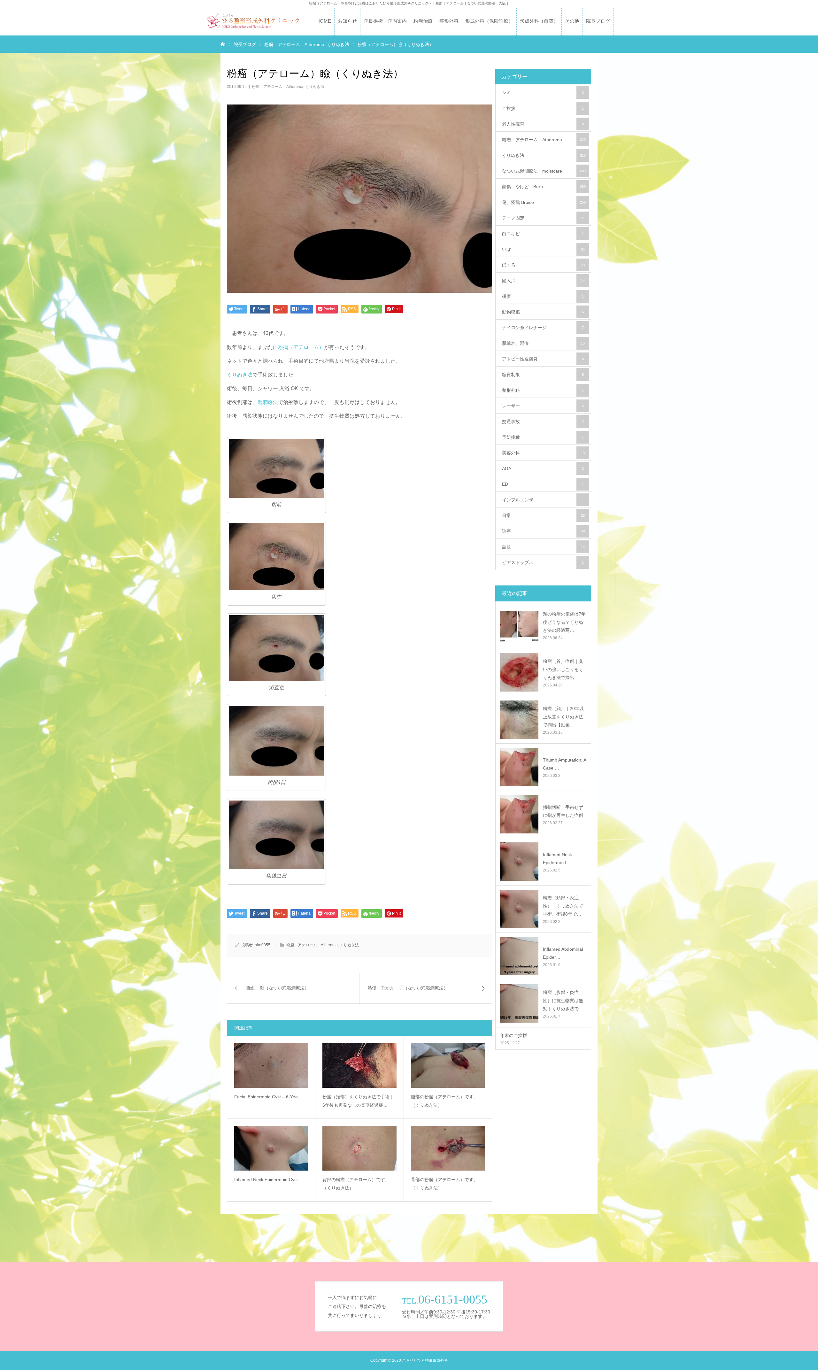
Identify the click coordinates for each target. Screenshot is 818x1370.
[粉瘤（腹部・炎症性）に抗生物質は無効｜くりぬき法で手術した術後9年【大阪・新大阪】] (519, 1003)
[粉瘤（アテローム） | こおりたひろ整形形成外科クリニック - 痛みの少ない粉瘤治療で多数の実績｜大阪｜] (252, 21)
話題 (543, 546)
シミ (543, 92)
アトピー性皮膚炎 (543, 358)
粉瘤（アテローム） (301, 347)
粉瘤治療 (423, 21)
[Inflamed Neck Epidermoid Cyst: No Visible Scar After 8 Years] (271, 1148)
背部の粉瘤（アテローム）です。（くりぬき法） (356, 1184)
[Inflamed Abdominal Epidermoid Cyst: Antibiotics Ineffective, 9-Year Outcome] (519, 956)
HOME (323, 21)
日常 (543, 515)
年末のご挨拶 (513, 1035)
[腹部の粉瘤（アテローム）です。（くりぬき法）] (448, 1065)
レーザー (543, 405)
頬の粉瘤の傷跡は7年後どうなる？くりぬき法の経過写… (564, 621)
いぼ (543, 249)
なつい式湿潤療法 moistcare (544, 171)
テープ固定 (543, 218)
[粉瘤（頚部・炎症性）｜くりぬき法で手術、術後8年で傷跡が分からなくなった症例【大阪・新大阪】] (519, 909)
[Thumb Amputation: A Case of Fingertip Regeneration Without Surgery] (519, 767)
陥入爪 (543, 280)
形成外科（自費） (539, 21)
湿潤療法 (268, 402)
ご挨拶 (543, 108)
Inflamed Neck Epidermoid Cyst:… (269, 1179)
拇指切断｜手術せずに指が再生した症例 (563, 811)
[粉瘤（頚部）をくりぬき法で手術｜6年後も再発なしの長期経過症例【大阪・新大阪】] (359, 1065)
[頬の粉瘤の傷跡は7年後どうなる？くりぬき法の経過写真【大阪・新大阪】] (519, 625)
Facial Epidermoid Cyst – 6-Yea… (268, 1096)
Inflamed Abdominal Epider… (563, 953)
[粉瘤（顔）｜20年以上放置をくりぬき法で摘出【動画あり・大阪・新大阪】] (519, 719)
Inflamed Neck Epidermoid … (557, 858)
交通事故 (543, 421)
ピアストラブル (543, 562)
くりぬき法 (314, 86)
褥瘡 (543, 296)
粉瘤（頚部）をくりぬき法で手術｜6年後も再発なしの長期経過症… (358, 1101)
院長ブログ (598, 21)
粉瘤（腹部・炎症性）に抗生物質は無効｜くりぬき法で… (563, 1000)
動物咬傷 (543, 311)
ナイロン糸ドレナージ (543, 327)
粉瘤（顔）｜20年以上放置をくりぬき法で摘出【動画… (563, 716)
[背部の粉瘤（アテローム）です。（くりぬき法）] (359, 1148)
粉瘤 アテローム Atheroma (277, 86)
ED (543, 484)
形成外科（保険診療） (489, 21)
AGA (543, 468)
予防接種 (543, 437)
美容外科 (543, 452)
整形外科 (449, 21)
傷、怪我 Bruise (544, 202)
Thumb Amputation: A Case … (564, 763)
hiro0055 (262, 945)
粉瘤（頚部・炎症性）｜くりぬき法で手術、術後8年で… (563, 905)
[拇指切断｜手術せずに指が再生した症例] (519, 814)
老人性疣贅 (543, 124)
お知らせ (347, 21)
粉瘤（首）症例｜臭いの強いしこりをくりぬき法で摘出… (563, 669)
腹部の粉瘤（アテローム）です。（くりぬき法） (444, 1101)
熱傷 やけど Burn (544, 186)
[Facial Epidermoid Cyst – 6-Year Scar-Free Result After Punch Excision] (271, 1065)
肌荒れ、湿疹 (543, 343)
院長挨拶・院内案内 (385, 21)
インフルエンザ (543, 499)
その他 (572, 21)
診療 (543, 531)
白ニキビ (543, 233)
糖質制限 (543, 374)
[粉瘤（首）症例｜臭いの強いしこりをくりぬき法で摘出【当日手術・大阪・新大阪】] (519, 672)
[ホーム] (222, 44)
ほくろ (543, 264)
